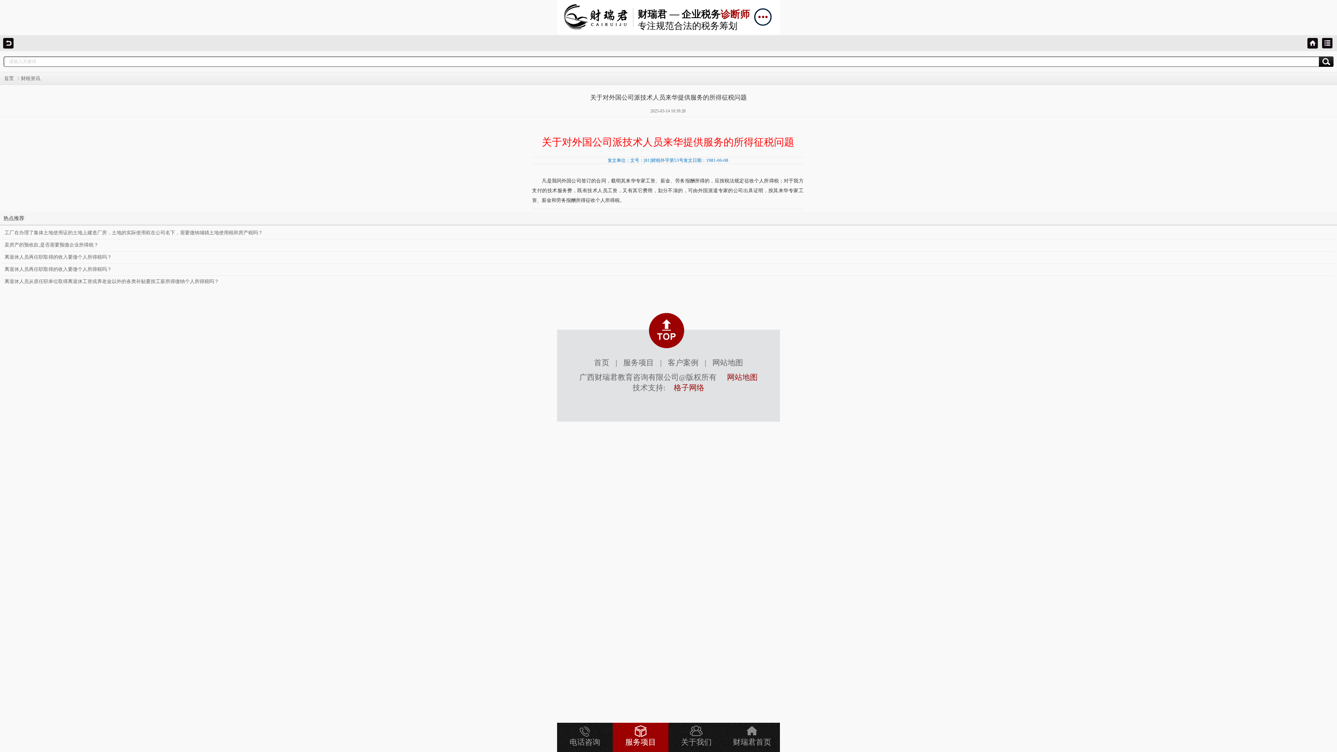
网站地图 (727, 362)
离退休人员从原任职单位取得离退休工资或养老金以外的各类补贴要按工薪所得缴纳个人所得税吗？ (112, 281)
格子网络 (689, 387)
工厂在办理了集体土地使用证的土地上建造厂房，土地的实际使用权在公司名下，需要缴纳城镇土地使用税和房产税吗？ (134, 232)
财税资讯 (30, 78)
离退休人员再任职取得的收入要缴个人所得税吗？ (58, 257)
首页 (9, 78)
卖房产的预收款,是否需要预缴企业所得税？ (52, 245)
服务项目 (638, 362)
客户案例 (683, 362)
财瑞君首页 (752, 742)
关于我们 (696, 742)
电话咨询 (585, 742)
